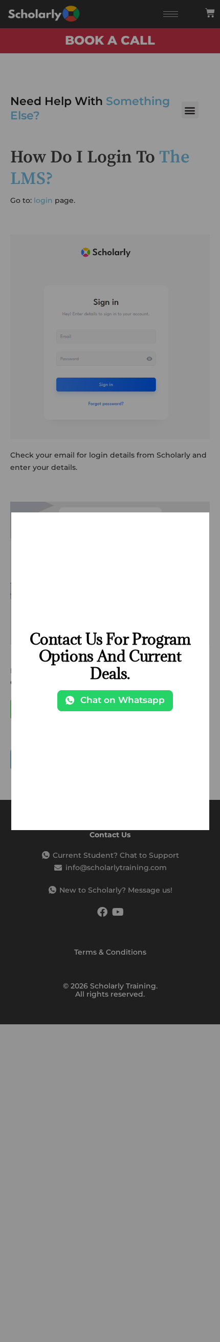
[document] (110, 671)
